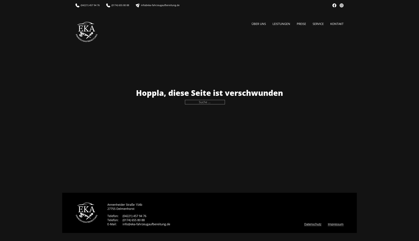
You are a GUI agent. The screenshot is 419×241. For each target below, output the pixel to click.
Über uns (259, 24)
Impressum (336, 224)
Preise (301, 24)
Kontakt (337, 24)
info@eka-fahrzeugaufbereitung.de (146, 224)
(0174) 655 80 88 (134, 220)
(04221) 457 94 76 (134, 216)
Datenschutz (312, 224)
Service (318, 24)
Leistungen (281, 24)
